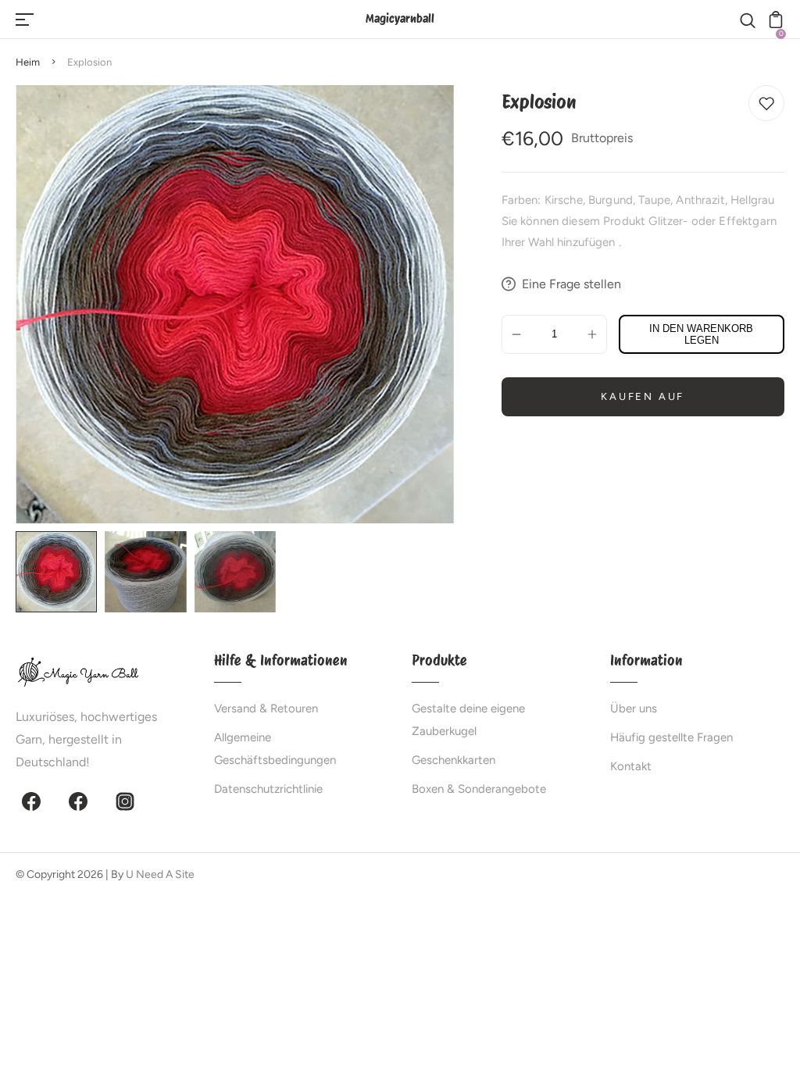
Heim (28, 62)
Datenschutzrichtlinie (268, 789)
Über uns (633, 708)
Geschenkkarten (453, 760)
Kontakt (631, 766)
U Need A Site (160, 874)
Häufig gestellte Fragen (671, 737)
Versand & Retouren (266, 708)
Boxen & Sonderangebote (479, 789)
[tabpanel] (60, 571)
